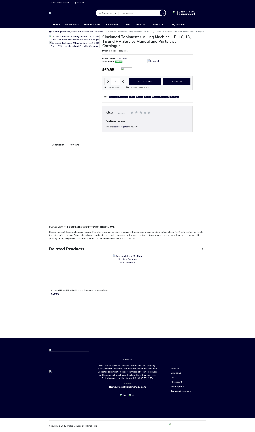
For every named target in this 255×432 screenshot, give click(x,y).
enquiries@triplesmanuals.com (129, 386)
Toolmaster (123, 97)
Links (173, 377)
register (124, 126)
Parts (162, 97)
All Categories (105, 13)
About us (175, 368)
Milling (132, 97)
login (115, 126)
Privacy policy (177, 386)
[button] (60, 2)
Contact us (176, 372)
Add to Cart (144, 81)
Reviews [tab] (74, 144)
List (167, 97)
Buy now (176, 81)
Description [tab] (58, 144)
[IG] (132, 397)
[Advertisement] (194, 182)
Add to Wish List (115, 87)
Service (147, 97)
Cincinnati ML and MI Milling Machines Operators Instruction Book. (79, 290)
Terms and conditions (181, 391)
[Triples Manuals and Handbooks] (65, 13)
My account (176, 381)
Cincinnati (122, 58)
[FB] (123, 397)
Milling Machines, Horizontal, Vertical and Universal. (79, 31)
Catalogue (175, 97)
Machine (139, 97)
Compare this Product (139, 87)
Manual (155, 97)
